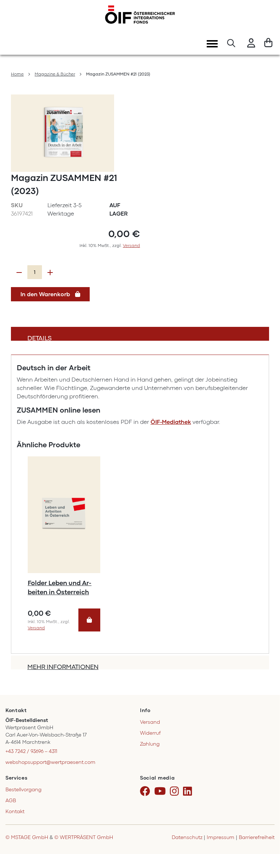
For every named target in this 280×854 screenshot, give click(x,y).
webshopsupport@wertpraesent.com (50, 762)
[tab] (140, 334)
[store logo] (140, 14)
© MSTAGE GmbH (26, 837)
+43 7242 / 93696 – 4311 (31, 751)
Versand (131, 245)
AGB (10, 800)
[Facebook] (146, 791)
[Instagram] (176, 791)
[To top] (265, 817)
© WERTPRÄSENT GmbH (83, 837)
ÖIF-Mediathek (171, 422)
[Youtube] (161, 791)
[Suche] (231, 43)
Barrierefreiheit (257, 837)
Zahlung (150, 744)
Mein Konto (251, 43)
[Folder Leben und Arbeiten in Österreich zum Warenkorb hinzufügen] (89, 619)
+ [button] (50, 272)
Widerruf (150, 733)
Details (39, 338)
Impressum (220, 837)
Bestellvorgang (23, 789)
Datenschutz (187, 837)
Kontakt (14, 811)
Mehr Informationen (62, 666)
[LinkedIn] (189, 791)
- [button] (19, 272)
